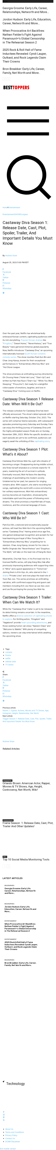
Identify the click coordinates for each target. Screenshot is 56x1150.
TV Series (9, 664)
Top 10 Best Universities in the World (24, 1033)
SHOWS (17, 214)
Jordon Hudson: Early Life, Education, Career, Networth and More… (20, 909)
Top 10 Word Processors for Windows (24, 1095)
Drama (8, 655)
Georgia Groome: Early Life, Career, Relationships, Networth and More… (20, 890)
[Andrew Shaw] (4, 253)
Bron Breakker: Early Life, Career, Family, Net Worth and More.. (20, 964)
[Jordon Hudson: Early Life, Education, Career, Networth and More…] (45, 908)
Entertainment (14, 207)
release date (10, 661)
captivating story (41, 441)
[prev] (4, 79)
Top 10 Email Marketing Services (22, 990)
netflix (8, 658)
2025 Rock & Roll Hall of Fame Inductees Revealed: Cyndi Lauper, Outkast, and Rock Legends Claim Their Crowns (21, 945)
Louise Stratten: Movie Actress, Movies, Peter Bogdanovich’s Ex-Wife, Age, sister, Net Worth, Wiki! (29, 1052)
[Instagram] (4, 1115)
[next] (8, 79)
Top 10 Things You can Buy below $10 (24, 1026)
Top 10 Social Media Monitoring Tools (26, 859)
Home (5, 207)
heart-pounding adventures (34, 622)
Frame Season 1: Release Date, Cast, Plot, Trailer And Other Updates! (28, 824)
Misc (4, 857)
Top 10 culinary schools (17, 1102)
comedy (8, 652)
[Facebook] (3, 1112)
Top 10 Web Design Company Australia (25, 1088)
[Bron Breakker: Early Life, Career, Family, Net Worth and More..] (45, 962)
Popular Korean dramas (31, 340)
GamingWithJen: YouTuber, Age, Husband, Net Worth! (29, 1072)
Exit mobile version (8, 1149)
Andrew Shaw (11, 255)
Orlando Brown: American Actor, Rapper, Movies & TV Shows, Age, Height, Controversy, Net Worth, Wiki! (26, 786)
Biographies (7, 780)
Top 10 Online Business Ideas (20, 1004)
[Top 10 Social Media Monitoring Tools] (28, 841)
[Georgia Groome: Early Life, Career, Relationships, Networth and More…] (45, 889)
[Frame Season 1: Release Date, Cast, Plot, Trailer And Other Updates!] (28, 805)
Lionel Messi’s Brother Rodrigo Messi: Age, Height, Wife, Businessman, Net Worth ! (27, 1063)
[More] (28, 293)
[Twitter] (4, 1120)
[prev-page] (4, 866)
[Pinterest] (3, 1117)
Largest (24, 214)
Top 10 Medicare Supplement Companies (26, 1019)
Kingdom (7, 343)
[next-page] (8, 866)
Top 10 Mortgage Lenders (18, 997)
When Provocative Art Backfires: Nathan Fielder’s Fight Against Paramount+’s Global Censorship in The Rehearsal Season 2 (20, 927)
